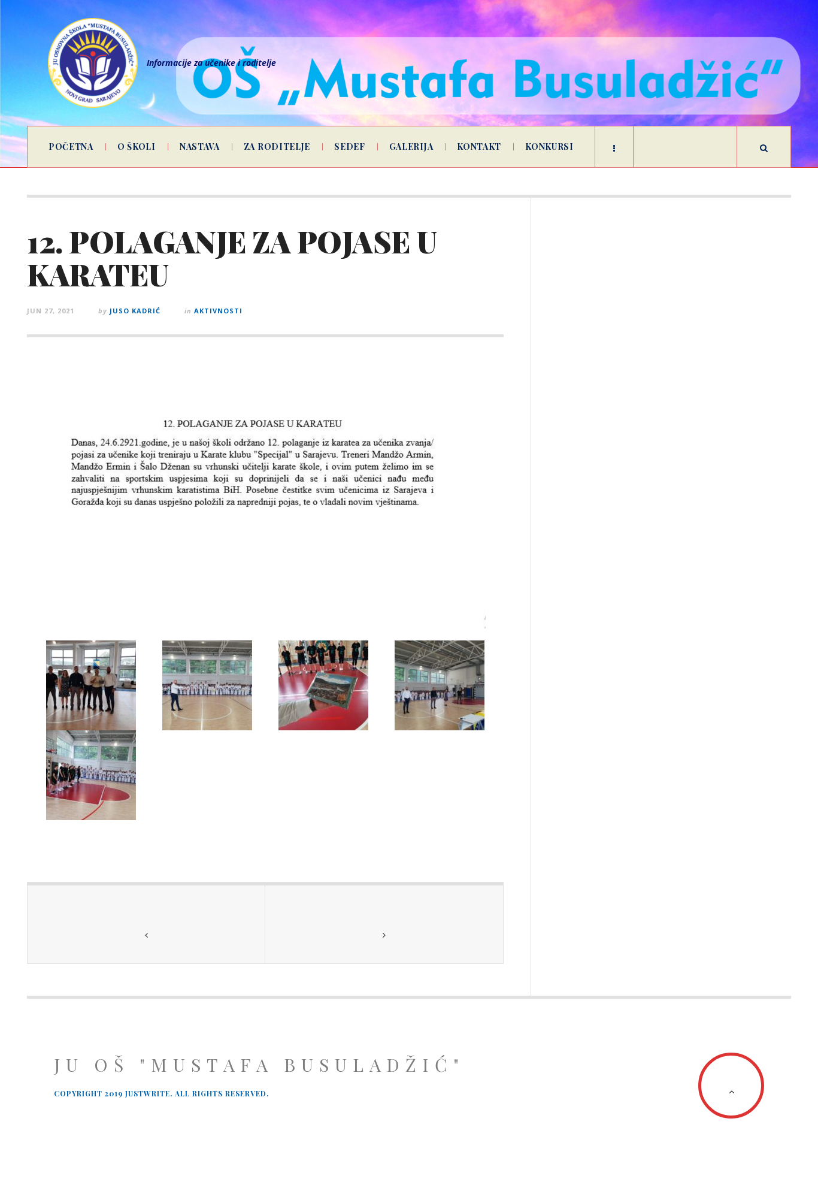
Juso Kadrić (135, 310)
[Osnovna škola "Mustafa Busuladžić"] (93, 63)
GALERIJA (411, 146)
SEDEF (349, 146)
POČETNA (71, 146)
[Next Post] (384, 924)
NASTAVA (200, 146)
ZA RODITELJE (277, 146)
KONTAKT (479, 146)
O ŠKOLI (136, 146)
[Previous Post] (146, 924)
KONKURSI (549, 146)
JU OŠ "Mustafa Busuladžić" (259, 1065)
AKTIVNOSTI (218, 310)
